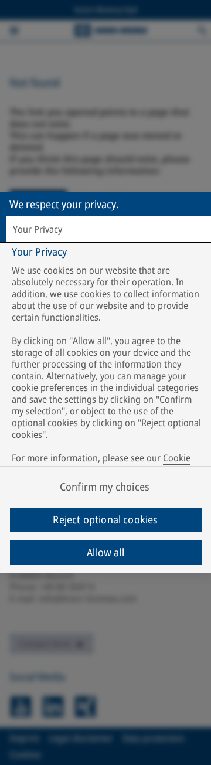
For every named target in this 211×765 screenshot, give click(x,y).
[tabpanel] (107, 363)
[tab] (105, 229)
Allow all (105, 552)
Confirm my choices (104, 487)
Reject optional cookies (105, 519)
